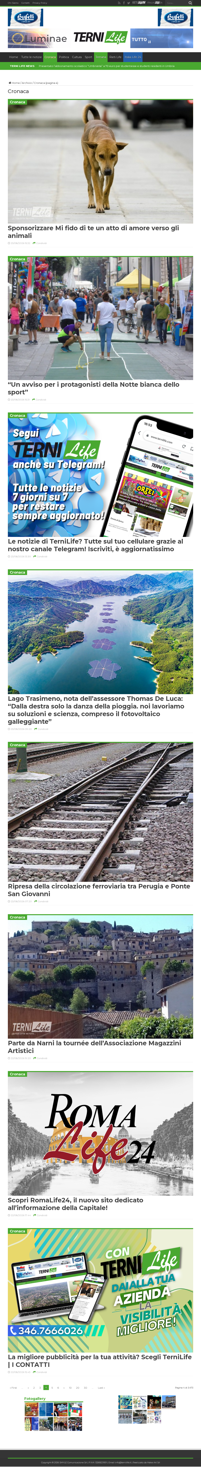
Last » (101, 1387)
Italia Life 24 (133, 57)
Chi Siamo (13, 3)
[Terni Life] (100, 43)
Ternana (100, 57)
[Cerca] (190, 3)
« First (13, 1387)
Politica (64, 57)
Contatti (25, 3)
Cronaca (50, 57)
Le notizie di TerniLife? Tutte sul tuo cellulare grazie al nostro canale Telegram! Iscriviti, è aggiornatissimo (95, 545)
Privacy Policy (40, 3)
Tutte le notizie (31, 57)
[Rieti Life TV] (139, 3)
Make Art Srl (153, 1462)
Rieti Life (115, 57)
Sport (88, 57)
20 (77, 1387)
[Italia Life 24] (154, 3)
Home (13, 57)
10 (70, 1387)
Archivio (27, 82)
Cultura (77, 57)
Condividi (41, 243)
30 (85, 1387)
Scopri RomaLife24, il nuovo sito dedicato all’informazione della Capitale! (75, 1204)
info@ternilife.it (123, 1462)
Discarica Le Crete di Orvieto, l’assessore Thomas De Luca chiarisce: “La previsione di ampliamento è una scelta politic (114, 66)
